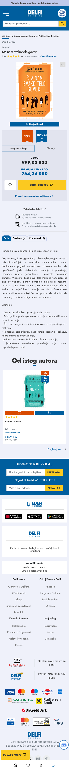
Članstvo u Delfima (19, 586)
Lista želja (50, 638)
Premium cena (31, 169)
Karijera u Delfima (50, 593)
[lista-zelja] (19, 413)
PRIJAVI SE (54, 488)
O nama (50, 606)
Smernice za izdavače (18, 606)
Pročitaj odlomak (35, 124)
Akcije (18, 599)
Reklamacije (19, 626)
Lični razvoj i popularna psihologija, (20, 36)
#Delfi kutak (19, 593)
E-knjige (55, 36)
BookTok (19, 612)
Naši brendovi (50, 599)
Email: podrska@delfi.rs (34, 570)
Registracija (50, 626)
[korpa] (49, 413)
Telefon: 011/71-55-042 (34, 567)
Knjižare (50, 586)
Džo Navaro (9, 42)
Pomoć (19, 645)
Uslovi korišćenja (19, 638)
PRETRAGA (53, 472)
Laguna (6, 47)
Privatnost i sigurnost (19, 632)
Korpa (50, 632)
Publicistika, (45, 36)
